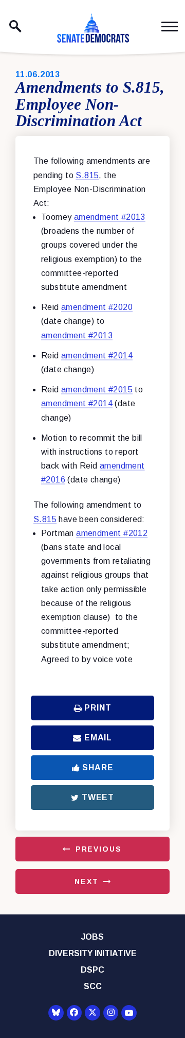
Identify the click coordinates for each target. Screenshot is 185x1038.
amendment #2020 (97, 307)
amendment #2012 (111, 533)
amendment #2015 (97, 389)
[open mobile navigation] (169, 26)
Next (86, 881)
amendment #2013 (109, 217)
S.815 (87, 175)
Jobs (92, 936)
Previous (99, 849)
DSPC (92, 969)
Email (98, 737)
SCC (93, 986)
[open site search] (15, 26)
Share (97, 767)
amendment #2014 (97, 355)
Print (97, 707)
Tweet (98, 797)
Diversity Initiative (93, 953)
